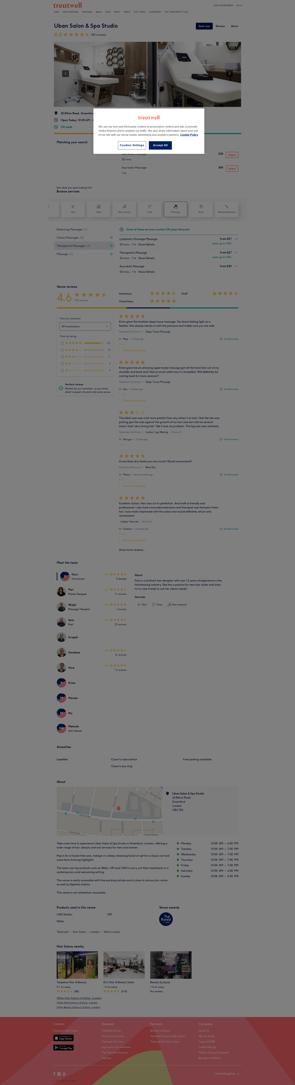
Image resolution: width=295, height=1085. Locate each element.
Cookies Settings (132, 145)
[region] (148, 131)
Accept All (160, 145)
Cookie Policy (189, 134)
